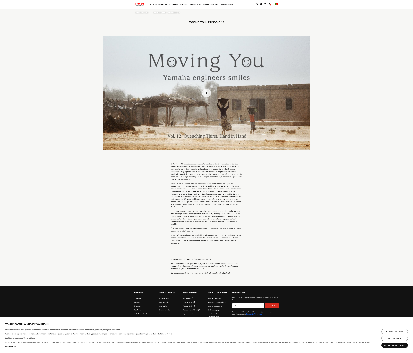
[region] (206, 335)
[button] (206, 93)
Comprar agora (226, 4)
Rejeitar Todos (394, 338)
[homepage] (139, 4)
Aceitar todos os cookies (394, 345)
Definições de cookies (395, 331)
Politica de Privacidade (254, 314)
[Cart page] (265, 4)
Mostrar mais (10, 346)
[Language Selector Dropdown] (276, 4)
